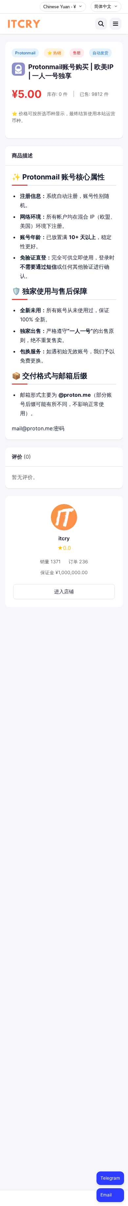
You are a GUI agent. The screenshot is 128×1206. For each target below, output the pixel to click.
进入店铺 (64, 591)
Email (106, 1194)
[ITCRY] (49, 23)
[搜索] (101, 24)
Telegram (110, 1178)
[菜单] (115, 24)
